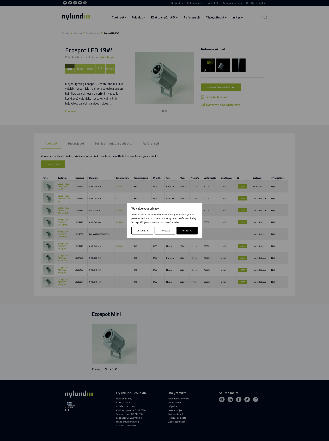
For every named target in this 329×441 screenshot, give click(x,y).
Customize (142, 230)
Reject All (165, 230)
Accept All (187, 230)
